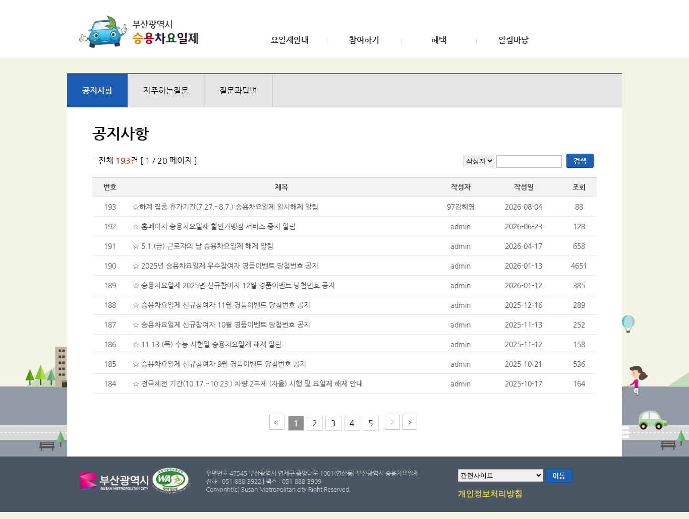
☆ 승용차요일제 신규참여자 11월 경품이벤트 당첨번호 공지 (221, 305)
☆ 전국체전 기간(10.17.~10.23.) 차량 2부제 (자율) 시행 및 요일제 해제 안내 (248, 383)
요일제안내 (290, 40)
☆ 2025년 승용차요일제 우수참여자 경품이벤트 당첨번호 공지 (225, 266)
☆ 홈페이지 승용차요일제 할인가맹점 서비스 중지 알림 (214, 226)
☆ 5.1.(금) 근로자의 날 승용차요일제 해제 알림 (203, 246)
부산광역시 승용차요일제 (142, 31)
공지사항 (97, 90)
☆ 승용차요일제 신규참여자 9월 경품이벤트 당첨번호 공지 (219, 364)
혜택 (438, 40)
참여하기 (364, 40)
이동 (558, 476)
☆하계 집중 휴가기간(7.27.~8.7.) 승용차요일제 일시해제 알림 (225, 207)
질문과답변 (238, 90)
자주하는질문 (166, 90)
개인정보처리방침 (490, 493)
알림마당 (513, 40)
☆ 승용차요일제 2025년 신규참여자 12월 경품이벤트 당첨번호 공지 (234, 285)
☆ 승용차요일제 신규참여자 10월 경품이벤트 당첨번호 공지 (221, 324)
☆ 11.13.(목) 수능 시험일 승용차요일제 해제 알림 (207, 344)
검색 (580, 161)
